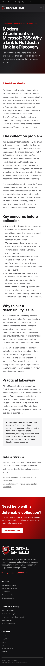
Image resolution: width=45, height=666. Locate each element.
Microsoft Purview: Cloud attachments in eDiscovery (19, 478)
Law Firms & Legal (8, 610)
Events (4, 645)
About (4, 636)
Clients (4, 642)
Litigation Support (8, 598)
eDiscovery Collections (9, 588)
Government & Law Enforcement (13, 617)
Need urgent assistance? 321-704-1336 (15, 573)
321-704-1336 (6, 2)
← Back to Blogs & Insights (14, 83)
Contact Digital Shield (12, 530)
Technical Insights (8, 648)
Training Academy (8, 620)
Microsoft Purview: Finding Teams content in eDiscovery (21, 485)
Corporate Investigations (10, 614)
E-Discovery (6, 592)
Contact (4, 652)
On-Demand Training (9, 623)
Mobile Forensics (7, 595)
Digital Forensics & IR (9, 585)
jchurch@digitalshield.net (22, 2)
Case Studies (6, 639)
